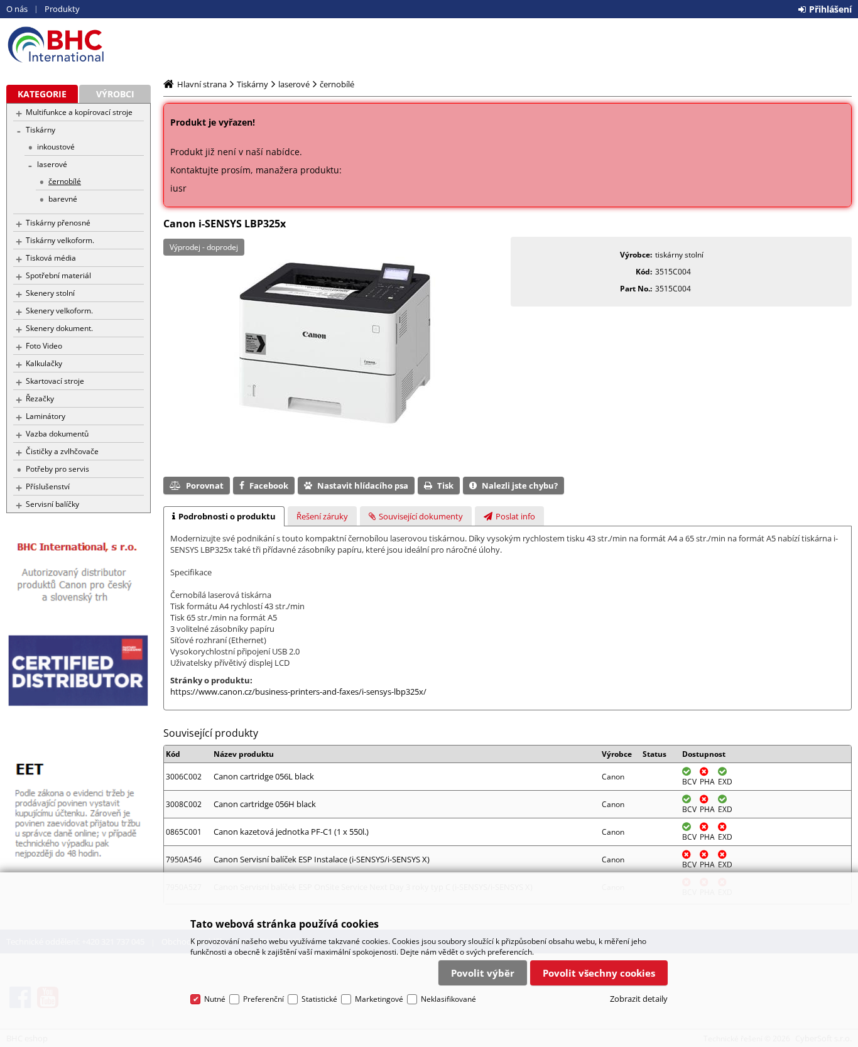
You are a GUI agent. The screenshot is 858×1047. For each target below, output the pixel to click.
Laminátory (45, 416)
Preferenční (263, 999)
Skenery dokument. (59, 328)
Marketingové (379, 999)
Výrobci (115, 94)
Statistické (319, 999)
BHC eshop (78, 44)
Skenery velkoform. (59, 310)
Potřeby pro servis (57, 469)
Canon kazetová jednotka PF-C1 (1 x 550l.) (291, 831)
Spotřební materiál (58, 275)
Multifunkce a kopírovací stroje (79, 112)
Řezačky (40, 398)
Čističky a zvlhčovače (62, 451)
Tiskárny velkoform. (60, 240)
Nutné (214, 999)
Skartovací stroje (55, 381)
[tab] (224, 516)
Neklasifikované (448, 999)
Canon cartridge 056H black (265, 804)
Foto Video (44, 345)
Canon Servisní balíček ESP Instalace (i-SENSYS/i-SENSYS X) (322, 859)
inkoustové (56, 146)
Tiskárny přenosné (58, 222)
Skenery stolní (50, 293)
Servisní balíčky (52, 504)
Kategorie (42, 94)
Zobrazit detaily (639, 998)
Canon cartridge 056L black (264, 776)
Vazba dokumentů (57, 433)
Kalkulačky (44, 363)
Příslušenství (48, 486)
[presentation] (224, 516)
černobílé (64, 181)
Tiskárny (40, 129)
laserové (52, 164)
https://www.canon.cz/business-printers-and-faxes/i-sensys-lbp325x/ (298, 691)
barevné (62, 198)
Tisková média (51, 257)
